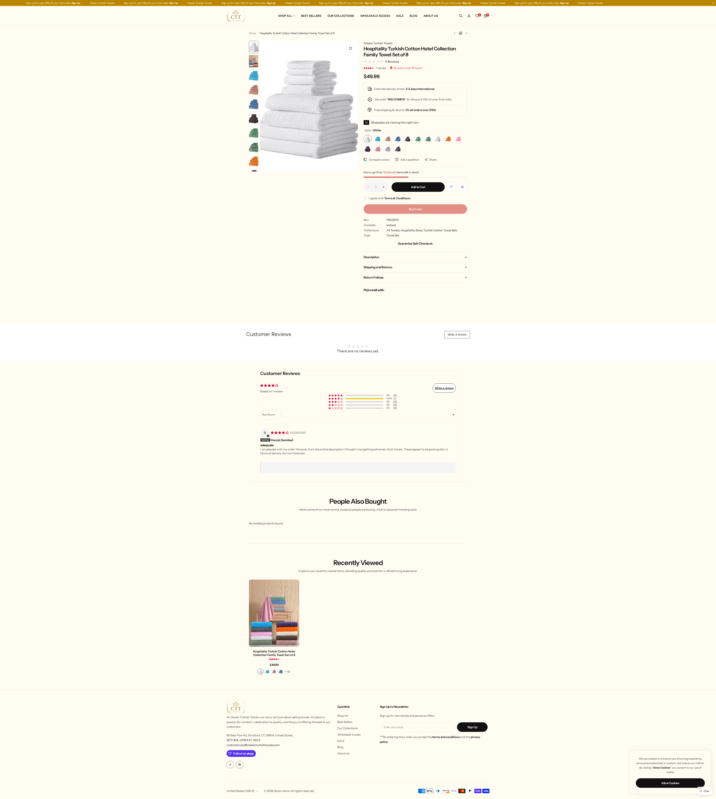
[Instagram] (239, 764)
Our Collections (347, 728)
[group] (309, 106)
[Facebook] (230, 764)
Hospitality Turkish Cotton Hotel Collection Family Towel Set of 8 (274, 653)
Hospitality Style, (412, 230)
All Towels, (394, 230)
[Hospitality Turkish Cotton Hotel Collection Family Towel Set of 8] (274, 613)
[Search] (461, 16)
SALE (341, 741)
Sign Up (472, 727)
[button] (369, 68)
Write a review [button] (444, 388)
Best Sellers (344, 722)
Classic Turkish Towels (378, 43)
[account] (469, 16)
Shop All (342, 715)
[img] (280, 432)
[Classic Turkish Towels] (236, 16)
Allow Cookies (670, 783)
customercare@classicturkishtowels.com (253, 745)
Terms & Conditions (397, 198)
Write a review (457, 334)
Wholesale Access (349, 734)
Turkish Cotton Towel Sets (440, 230)
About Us (343, 753)
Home (252, 33)
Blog (340, 747)
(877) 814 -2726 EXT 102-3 (243, 740)
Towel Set (393, 235)
